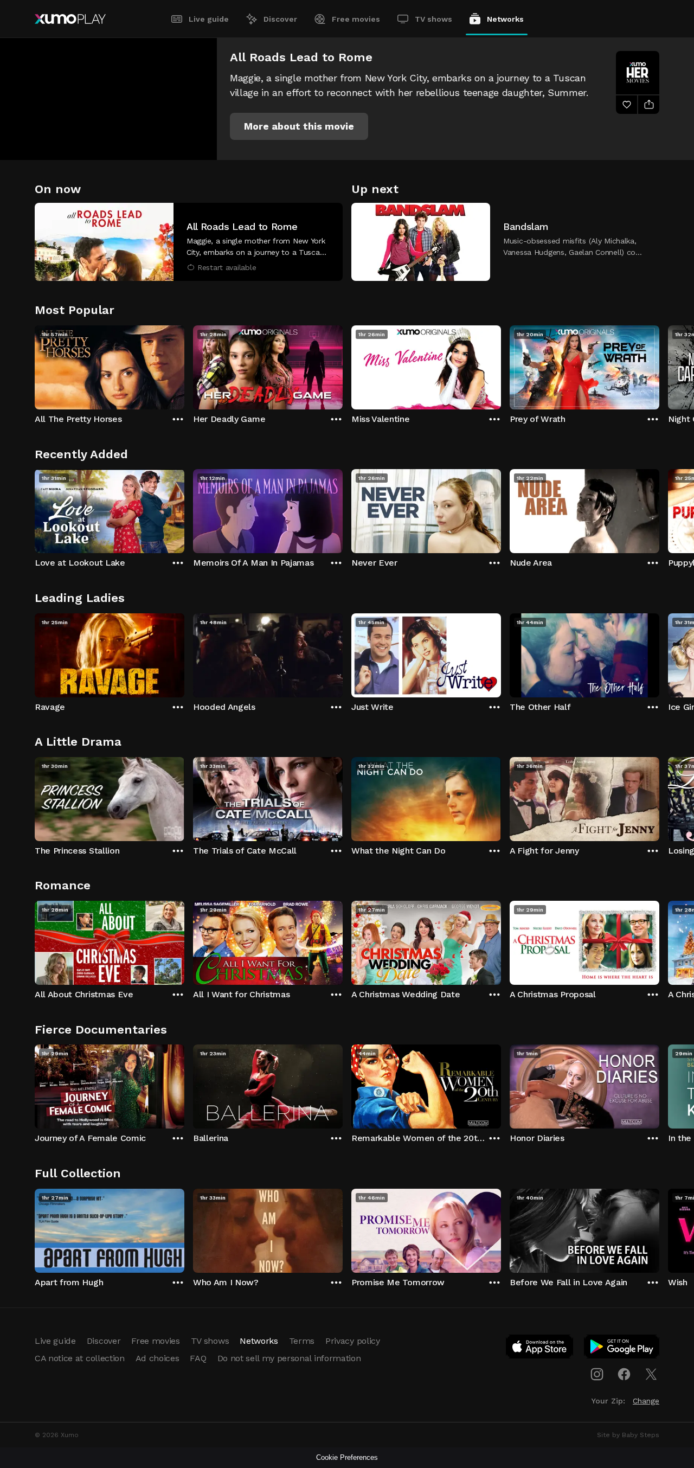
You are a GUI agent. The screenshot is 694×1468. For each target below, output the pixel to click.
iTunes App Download (540, 1348)
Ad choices (157, 1358)
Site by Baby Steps (628, 1435)
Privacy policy (352, 1341)
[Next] (659, 365)
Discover (280, 19)
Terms (301, 1341)
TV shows (433, 19)
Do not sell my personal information (289, 1358)
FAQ (198, 1358)
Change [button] (646, 1400)
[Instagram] (597, 1374)
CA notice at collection (80, 1358)
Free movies (356, 19)
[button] (299, 126)
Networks (505, 19)
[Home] (70, 19)
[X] (651, 1374)
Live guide (209, 19)
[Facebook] (624, 1374)
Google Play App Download (622, 1348)
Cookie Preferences (347, 1457)
